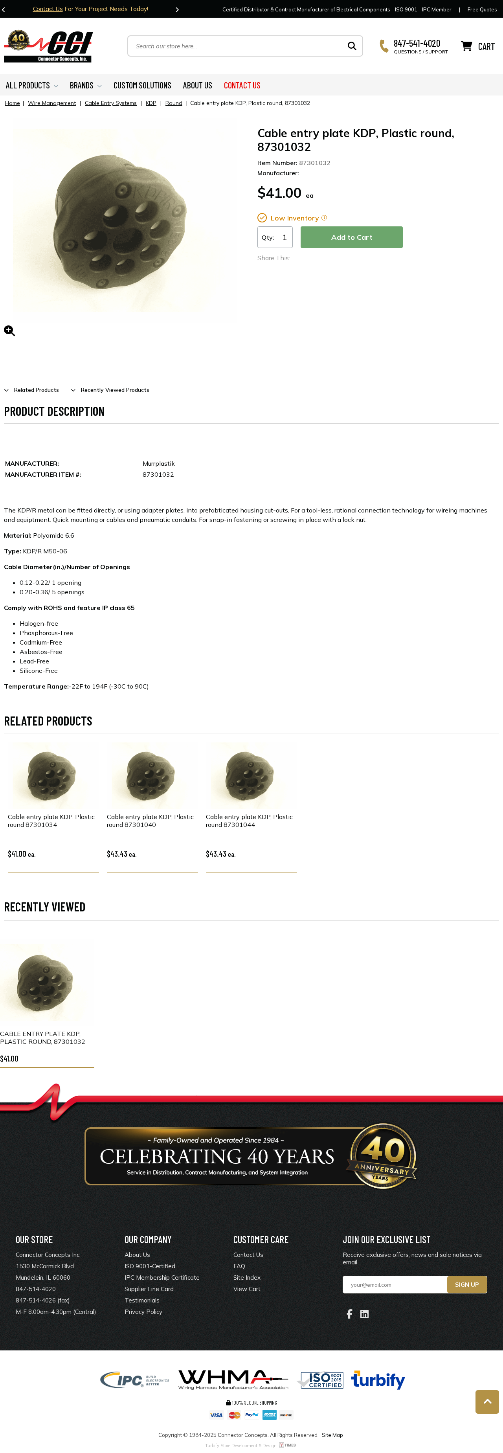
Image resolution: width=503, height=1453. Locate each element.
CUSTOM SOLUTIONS (142, 85)
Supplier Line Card (149, 1289)
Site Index (247, 1277)
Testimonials (142, 1300)
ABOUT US (197, 85)
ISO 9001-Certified (150, 1266)
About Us (137, 1254)
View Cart (247, 1289)
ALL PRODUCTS (28, 85)
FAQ (239, 1266)
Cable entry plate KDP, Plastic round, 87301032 (42, 1037)
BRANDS (82, 85)
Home (12, 103)
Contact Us (48, 9)
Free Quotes (482, 9)
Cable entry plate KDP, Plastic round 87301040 (150, 820)
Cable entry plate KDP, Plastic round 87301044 (249, 820)
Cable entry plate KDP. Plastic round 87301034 (51, 820)
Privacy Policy (143, 1311)
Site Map (332, 1435)
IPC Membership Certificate (162, 1277)
